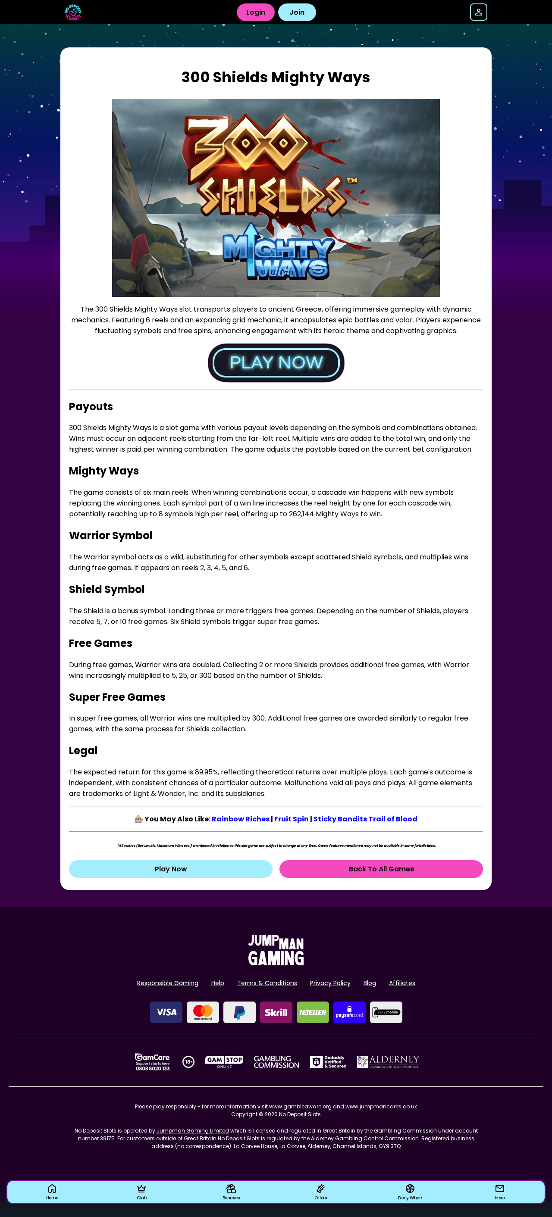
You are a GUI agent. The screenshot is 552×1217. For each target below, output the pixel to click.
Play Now (171, 869)
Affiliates (402, 983)
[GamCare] (152, 1062)
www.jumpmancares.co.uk (381, 1106)
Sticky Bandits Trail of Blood (365, 819)
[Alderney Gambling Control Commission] (388, 1062)
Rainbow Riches (241, 819)
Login (255, 12)
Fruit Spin (291, 819)
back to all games (381, 869)
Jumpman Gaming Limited (193, 1130)
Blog (370, 983)
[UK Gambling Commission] (276, 1062)
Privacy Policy (330, 983)
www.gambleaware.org (300, 1106)
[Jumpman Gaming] (276, 963)
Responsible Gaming (167, 983)
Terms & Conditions (267, 983)
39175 (107, 1138)
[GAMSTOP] (224, 1062)
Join (296, 12)
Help (217, 983)
